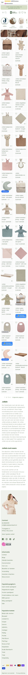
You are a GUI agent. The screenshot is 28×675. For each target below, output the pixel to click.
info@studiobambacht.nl (9, 525)
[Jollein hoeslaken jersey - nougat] (20, 208)
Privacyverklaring (20, 673)
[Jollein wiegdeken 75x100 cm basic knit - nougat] (20, 94)
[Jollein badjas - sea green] (20, 231)
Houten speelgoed (7, 592)
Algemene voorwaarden (8, 673)
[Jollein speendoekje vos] (20, 164)
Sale (3, 603)
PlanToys (4, 641)
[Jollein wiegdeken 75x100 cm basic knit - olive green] (20, 275)
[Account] (19, 12)
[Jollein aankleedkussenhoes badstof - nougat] (7, 275)
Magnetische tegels (8, 589)
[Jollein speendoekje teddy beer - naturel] (20, 44)
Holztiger (4, 630)
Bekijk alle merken (8, 613)
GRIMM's (4, 627)
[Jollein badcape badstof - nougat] (20, 118)
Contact (4, 554)
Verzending (5, 571)
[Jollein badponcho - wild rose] (7, 164)
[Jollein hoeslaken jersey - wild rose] (7, 253)
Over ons (4, 566)
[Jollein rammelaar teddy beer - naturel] (7, 140)
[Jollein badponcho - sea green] (7, 231)
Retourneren (6, 577)
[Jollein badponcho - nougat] (7, 118)
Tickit (3, 652)
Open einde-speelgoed (9, 587)
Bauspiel (4, 616)
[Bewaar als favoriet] (2, 39)
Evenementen (6, 563)
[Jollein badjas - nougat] (7, 208)
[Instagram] (6, 539)
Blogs (3, 557)
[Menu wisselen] (3, 12)
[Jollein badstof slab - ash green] (7, 378)
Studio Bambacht (7, 649)
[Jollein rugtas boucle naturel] (20, 186)
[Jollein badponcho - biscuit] (20, 140)
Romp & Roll (6, 644)
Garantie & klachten (8, 574)
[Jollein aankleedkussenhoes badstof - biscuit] (20, 354)
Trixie (3, 655)
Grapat (4, 622)
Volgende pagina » (18, 397)
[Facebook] (3, 539)
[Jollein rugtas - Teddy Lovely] (7, 70)
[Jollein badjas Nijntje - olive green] (7, 299)
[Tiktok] (14, 539)
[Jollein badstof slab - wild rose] (20, 327)
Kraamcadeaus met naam (10, 595)
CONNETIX (5, 619)
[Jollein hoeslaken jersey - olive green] (20, 378)
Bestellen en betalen (8, 568)
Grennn (4, 624)
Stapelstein (5, 647)
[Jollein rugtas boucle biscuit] (7, 44)
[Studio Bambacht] (13, 12)
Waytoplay (5, 658)
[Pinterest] (10, 539)
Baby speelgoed (7, 600)
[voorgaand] (3, 7)
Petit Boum (5, 638)
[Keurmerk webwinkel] (14, 544)
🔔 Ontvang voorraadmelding (21, 316)
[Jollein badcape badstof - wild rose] (20, 253)
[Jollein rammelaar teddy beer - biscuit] (20, 70)
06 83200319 (5, 523)
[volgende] (25, 7)
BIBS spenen (6, 598)
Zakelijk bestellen (7, 560)
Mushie (4, 635)
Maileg (4, 633)
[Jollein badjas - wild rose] (7, 94)
